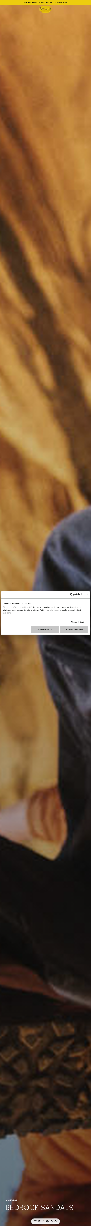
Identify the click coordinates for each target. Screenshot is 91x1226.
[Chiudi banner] (87, 595)
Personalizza (43, 629)
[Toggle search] (39, 1221)
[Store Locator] (43, 1221)
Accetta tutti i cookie (74, 629)
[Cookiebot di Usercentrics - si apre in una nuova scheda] (71, 595)
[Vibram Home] (45, 9)
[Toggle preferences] (55, 1221)
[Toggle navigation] (35, 1221)
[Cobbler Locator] (47, 1221)
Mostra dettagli (77, 622)
